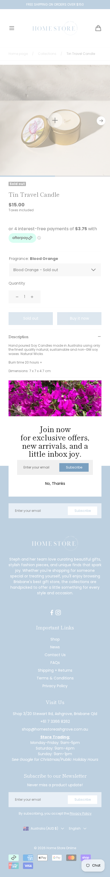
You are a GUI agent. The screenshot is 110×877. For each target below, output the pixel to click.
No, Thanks (55, 483)
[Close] (95, 387)
